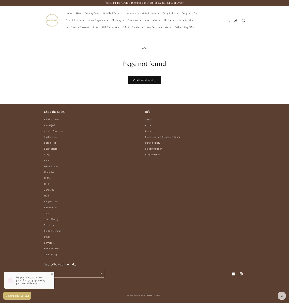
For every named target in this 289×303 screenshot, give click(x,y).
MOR (46, 195)
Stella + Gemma (52, 230)
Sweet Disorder (52, 248)
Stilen (47, 236)
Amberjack (50, 125)
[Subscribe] (100, 274)
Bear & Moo (50, 142)
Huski (47, 183)
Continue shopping (144, 80)
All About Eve (51, 119)
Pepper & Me (51, 201)
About (148, 125)
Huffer (47, 178)
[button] (112, 13)
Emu (46, 160)
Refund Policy (152, 142)
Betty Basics (50, 148)
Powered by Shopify (154, 295)
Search (149, 119)
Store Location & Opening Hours (162, 136)
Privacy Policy (152, 154)
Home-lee (49, 172)
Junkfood (49, 189)
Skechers (49, 225)
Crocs (47, 154)
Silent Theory (51, 219)
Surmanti (49, 242)
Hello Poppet (51, 166)
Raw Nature (50, 207)
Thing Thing (50, 254)
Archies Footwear (53, 131)
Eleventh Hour (139, 295)
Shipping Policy (153, 148)
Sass (46, 213)
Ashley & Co (50, 136)
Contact (149, 131)
